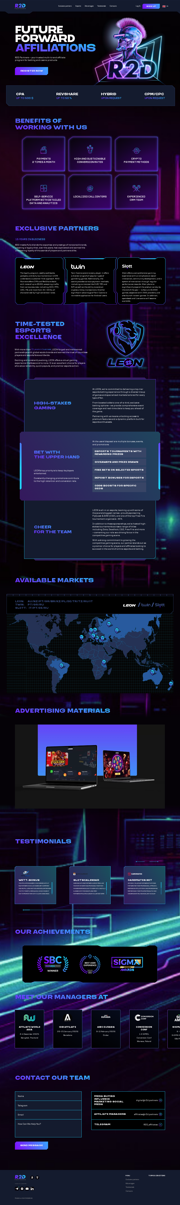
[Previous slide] (140, 862)
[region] (35, 888)
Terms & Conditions (156, 1176)
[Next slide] (154, 862)
